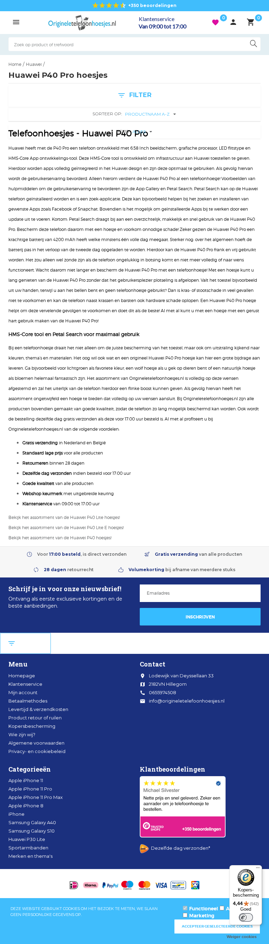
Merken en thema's (30, 856)
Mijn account (22, 692)
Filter (25, 643)
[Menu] (258, 869)
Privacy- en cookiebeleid (36, 751)
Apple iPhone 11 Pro (30, 789)
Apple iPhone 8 (25, 805)
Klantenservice (25, 684)
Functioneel (203, 908)
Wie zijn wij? (21, 734)
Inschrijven (200, 617)
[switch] (246, 917)
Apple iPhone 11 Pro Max (35, 797)
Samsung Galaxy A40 (32, 822)
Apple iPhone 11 (25, 780)
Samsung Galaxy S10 (31, 831)
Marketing (201, 915)
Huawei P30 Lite (26, 839)
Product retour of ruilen (35, 717)
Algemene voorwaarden (36, 743)
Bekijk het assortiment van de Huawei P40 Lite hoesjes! (64, 517)
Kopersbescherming (31, 726)
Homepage (21, 675)
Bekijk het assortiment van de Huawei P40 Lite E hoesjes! (66, 527)
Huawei (34, 64)
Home (14, 64)
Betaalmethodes (27, 701)
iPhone (16, 814)
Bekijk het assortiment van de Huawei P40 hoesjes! (59, 537)
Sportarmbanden (28, 847)
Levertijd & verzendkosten (38, 709)
